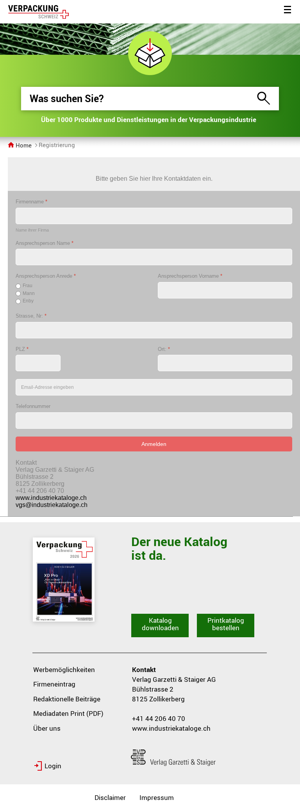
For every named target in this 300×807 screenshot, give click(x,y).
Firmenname (31, 202)
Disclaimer (110, 797)
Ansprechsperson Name (44, 243)
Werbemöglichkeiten (64, 669)
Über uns (47, 728)
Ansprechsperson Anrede (46, 276)
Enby (28, 301)
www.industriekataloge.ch (51, 497)
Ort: (164, 349)
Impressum (156, 797)
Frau (27, 285)
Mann (29, 293)
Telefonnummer (33, 406)
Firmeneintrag (54, 683)
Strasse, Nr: (31, 316)
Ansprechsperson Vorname (190, 276)
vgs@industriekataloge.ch (52, 504)
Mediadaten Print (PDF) (68, 713)
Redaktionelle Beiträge (66, 698)
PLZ (22, 349)
